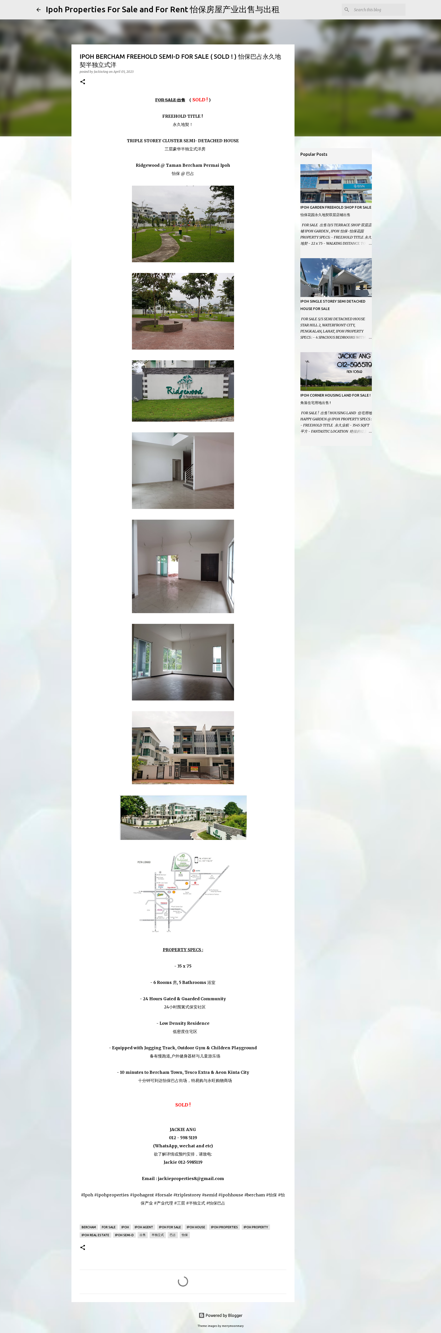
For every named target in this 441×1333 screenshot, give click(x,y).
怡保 (185, 1234)
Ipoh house (196, 1227)
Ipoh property (256, 1227)
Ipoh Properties (224, 1227)
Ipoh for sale (170, 1227)
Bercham (89, 1227)
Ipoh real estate (95, 1235)
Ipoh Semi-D (124, 1235)
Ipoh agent (144, 1227)
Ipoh (125, 1227)
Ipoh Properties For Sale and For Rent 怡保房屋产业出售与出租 (163, 9)
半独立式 (158, 1234)
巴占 (173, 1234)
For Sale (109, 1227)
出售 (143, 1234)
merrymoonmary (233, 1325)
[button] (83, 82)
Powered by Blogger (223, 1315)
